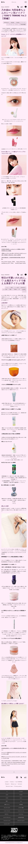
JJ (6, 791)
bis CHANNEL (19, 781)
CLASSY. (21, 791)
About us (13, 784)
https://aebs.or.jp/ (5, 839)
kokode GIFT (7, 823)
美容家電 (24, 289)
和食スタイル (7, 804)
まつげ (7, 287)
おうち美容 (5, 289)
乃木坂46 (17, 22)
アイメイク (23, 22)
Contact (20, 784)
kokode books (7, 820)
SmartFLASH (7, 807)
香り (19, 289)
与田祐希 (12, 22)
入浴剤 (11, 287)
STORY (21, 794)
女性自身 (21, 804)
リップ (24, 291)
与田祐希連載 (23, 24)
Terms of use (9, 786)
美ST (7, 801)
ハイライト (16, 24)
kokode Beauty (7, 817)
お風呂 (10, 289)
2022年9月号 (6, 22)
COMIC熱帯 (21, 807)
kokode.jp (21, 814)
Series (12, 781)
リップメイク (9, 24)
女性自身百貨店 (21, 817)
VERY (7, 794)
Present (7, 784)
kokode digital (21, 820)
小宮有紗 (15, 289)
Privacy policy (18, 786)
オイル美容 (16, 287)
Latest (6, 781)
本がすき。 (7, 814)
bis (21, 801)
